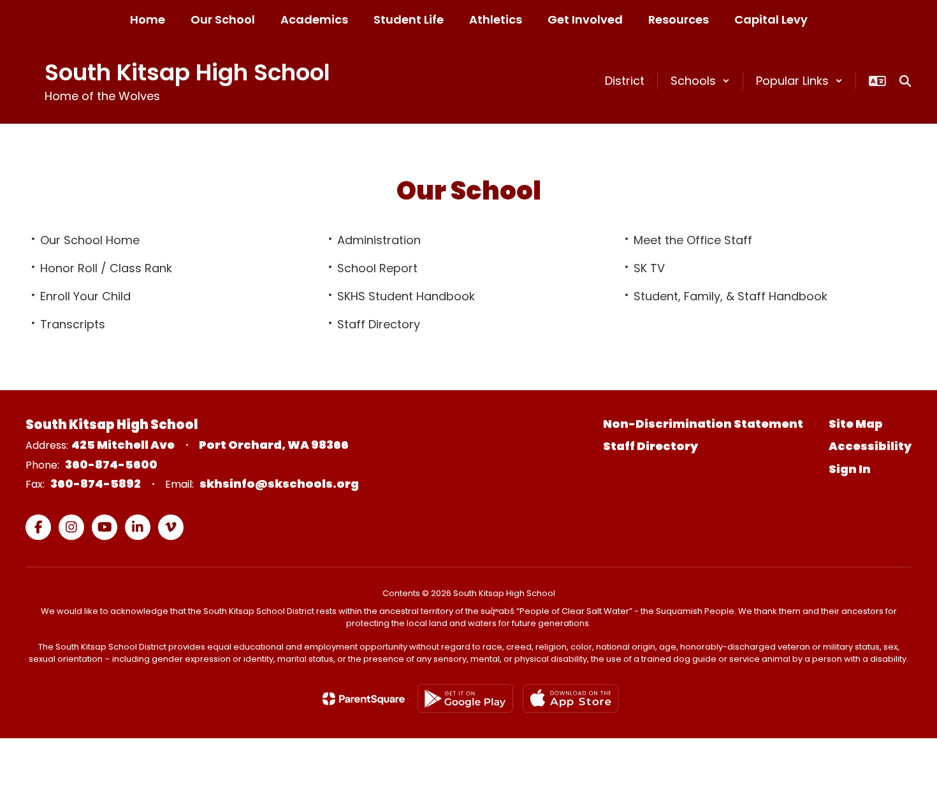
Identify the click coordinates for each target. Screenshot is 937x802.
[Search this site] (905, 81)
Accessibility (870, 446)
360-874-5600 (111, 464)
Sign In (850, 469)
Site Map (856, 424)
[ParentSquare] (363, 698)
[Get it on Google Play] (465, 698)
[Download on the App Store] (570, 698)
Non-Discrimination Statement (703, 424)
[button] (700, 80)
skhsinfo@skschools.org (279, 484)
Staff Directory (650, 446)
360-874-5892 (95, 484)
